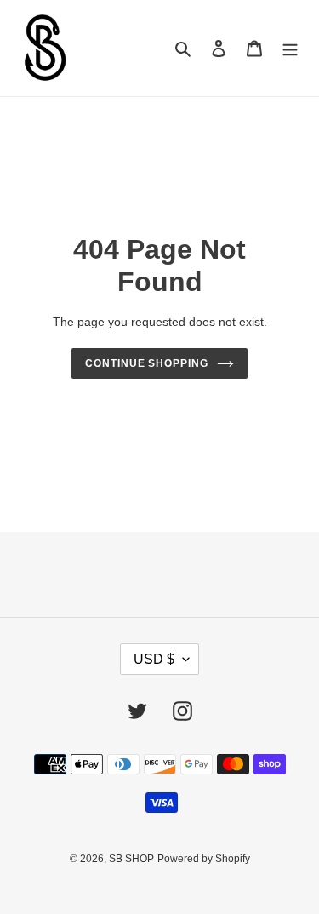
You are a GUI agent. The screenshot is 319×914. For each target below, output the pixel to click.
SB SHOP (131, 859)
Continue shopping (147, 363)
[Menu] (290, 48)
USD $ (154, 659)
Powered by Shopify (203, 859)
